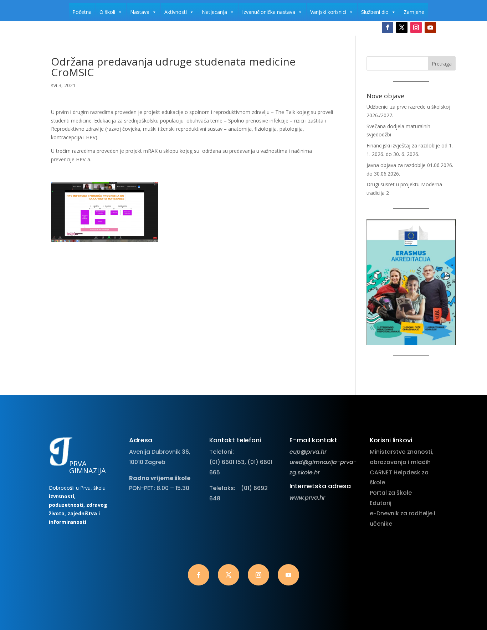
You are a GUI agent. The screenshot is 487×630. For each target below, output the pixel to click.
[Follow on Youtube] (430, 27)
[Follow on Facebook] (387, 27)
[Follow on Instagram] (416, 27)
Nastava (139, 12)
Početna (82, 12)
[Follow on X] (401, 27)
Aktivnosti (175, 12)
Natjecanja (214, 12)
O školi (107, 12)
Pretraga (442, 63)
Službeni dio (375, 12)
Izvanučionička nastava (268, 12)
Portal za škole (391, 493)
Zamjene (414, 12)
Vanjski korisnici (328, 12)
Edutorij (380, 503)
